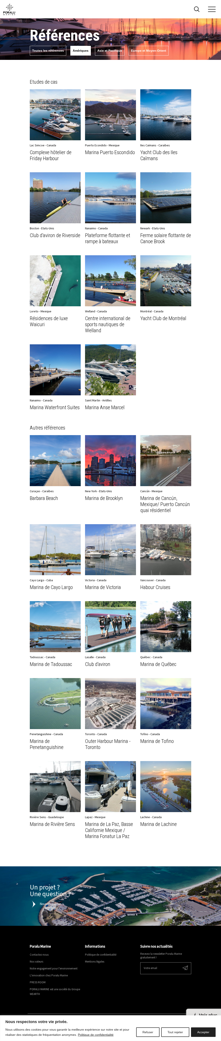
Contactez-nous (39, 955)
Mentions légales (94, 962)
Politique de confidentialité (96, 1034)
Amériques (80, 50)
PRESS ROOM (38, 982)
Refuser (147, 1032)
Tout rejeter (175, 1032)
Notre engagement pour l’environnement (53, 969)
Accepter (203, 1032)
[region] (110, 1028)
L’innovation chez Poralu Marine (49, 975)
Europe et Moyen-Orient (148, 50)
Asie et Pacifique (109, 50)
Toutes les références (48, 50)
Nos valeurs (36, 962)
